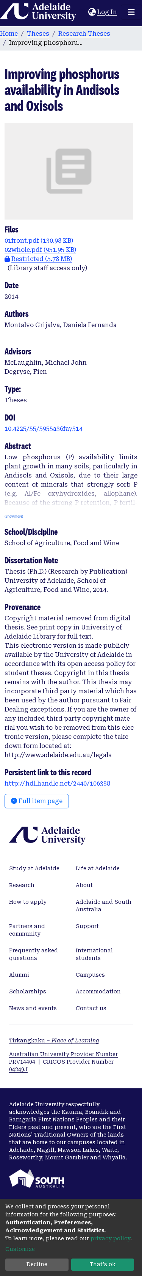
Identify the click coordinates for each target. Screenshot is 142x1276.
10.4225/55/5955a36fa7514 (44, 428)
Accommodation (98, 991)
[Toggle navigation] (131, 12)
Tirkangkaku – (54, 1040)
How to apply (28, 902)
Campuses (90, 975)
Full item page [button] (39, 801)
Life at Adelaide (98, 868)
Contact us (91, 1008)
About (84, 885)
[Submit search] (82, 12)
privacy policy (110, 1238)
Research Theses (84, 33)
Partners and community (27, 930)
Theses (38, 33)
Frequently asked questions (33, 954)
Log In (107, 12)
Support (87, 926)
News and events (33, 1008)
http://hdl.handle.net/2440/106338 (57, 783)
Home (9, 33)
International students (94, 954)
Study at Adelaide (34, 868)
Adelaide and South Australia (103, 905)
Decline (37, 1264)
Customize (20, 1249)
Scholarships (27, 991)
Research (21, 885)
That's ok (102, 1264)
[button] (92, 12)
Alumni (19, 975)
